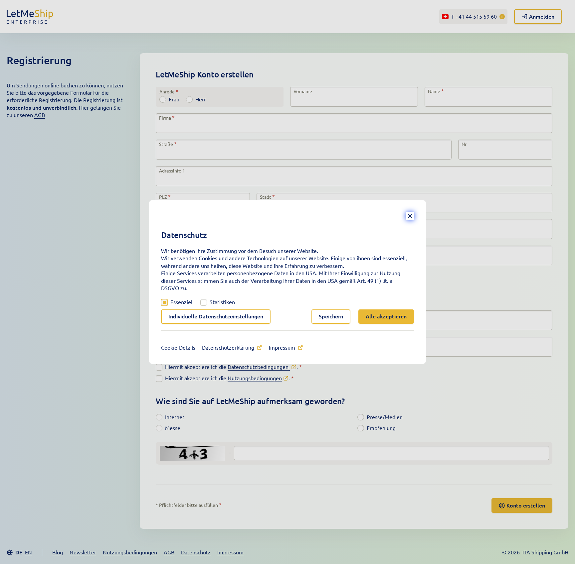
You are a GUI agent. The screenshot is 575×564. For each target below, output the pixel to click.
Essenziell (182, 302)
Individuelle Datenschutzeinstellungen (215, 316)
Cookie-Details (178, 348)
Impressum (282, 348)
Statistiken (222, 302)
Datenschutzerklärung (229, 348)
